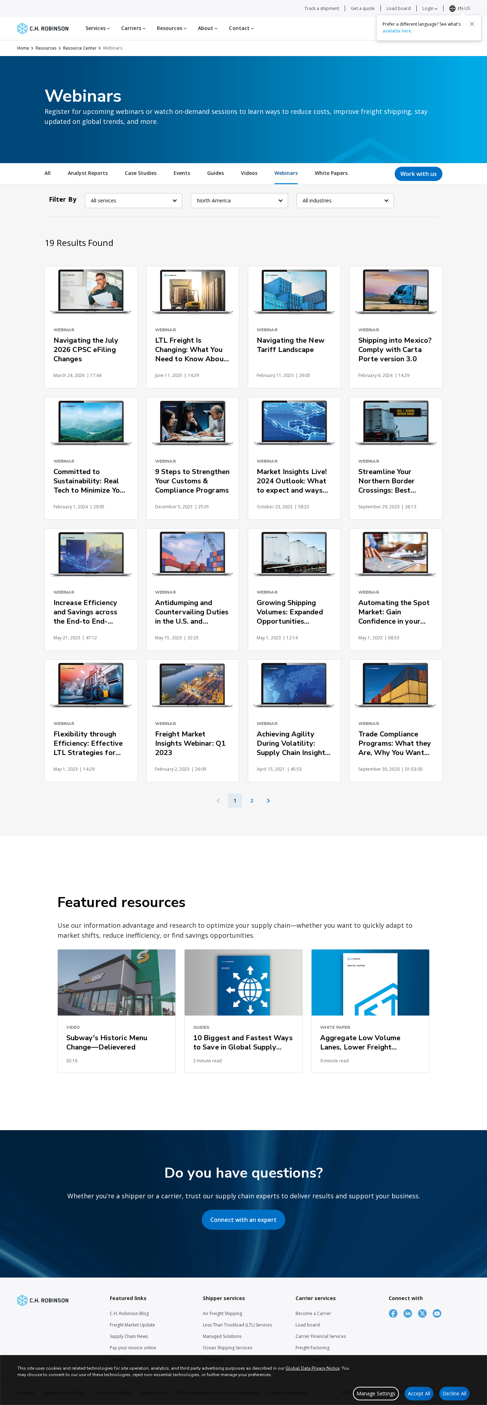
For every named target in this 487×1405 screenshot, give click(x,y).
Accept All (419, 1393)
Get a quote (363, 8)
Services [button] (96, 28)
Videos (249, 173)
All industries (317, 200)
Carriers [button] (132, 28)
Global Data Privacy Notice (312, 1368)
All (48, 173)
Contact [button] (240, 28)
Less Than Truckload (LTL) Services (237, 1325)
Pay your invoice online (133, 1348)
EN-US (464, 8)
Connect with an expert (243, 1220)
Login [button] (428, 8)
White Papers (331, 173)
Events (182, 173)
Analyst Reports (88, 173)
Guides (215, 173)
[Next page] (268, 801)
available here (397, 31)
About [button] (206, 28)
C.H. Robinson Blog (129, 1313)
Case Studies (141, 173)
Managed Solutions (222, 1336)
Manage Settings (376, 1393)
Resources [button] (170, 28)
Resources (46, 48)
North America (214, 200)
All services (103, 200)
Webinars (286, 173)
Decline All (454, 1393)
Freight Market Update (132, 1325)
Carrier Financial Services (321, 1336)
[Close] (472, 24)
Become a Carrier (313, 1313)
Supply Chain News (129, 1336)
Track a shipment (321, 8)
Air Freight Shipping (222, 1313)
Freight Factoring (312, 1348)
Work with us (418, 174)
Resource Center (80, 48)
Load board (398, 8)
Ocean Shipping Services (227, 1348)
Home (23, 48)
